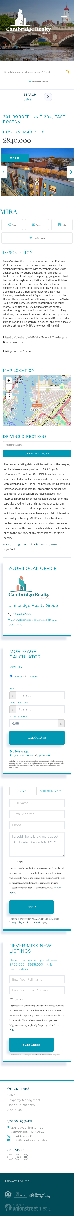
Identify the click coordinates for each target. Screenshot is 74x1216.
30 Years (19, 676)
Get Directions (37, 453)
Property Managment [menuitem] (24, 1100)
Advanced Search (40, 80)
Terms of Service (34, 922)
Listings (17, 544)
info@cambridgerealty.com (34, 1140)
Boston (44, 544)
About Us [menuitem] (14, 1110)
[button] (67, 72)
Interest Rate (18, 716)
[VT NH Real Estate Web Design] (37, 1207)
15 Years (34, 676)
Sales (27, 99)
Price (12, 688)
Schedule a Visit (50, 791)
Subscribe (31, 1044)
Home (6, 544)
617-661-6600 (21, 614)
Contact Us (15, 624)
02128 (54, 544)
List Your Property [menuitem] (21, 1105)
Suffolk (34, 544)
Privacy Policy (15, 922)
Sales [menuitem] (11, 1095)
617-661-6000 (22, 1136)
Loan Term (16, 667)
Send (32, 907)
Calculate (37, 737)
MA (26, 544)
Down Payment (18, 702)
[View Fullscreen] (9, 396)
